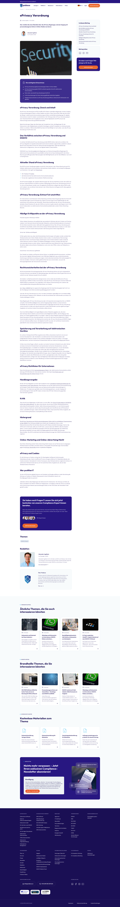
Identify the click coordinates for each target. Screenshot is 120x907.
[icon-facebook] (76, 884)
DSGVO (73, 816)
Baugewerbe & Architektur (60, 828)
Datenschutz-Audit (24, 822)
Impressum (70, 903)
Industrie (57, 830)
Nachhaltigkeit (23, 869)
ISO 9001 (73, 825)
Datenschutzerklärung (53, 788)
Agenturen (57, 816)
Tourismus (57, 825)
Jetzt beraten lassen (94, 5)
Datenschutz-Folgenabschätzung (24, 840)
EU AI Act (73, 830)
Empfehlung (22, 872)
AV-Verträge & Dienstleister (26, 831)
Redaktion (22, 865)
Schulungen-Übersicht (60, 853)
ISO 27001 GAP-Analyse (41, 822)
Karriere (22, 855)
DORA (72, 833)
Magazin (22, 9)
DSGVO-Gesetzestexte (41, 866)
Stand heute (39, 170)
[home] (25, 5)
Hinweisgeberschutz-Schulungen (59, 862)
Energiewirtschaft (59, 833)
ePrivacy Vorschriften (30, 447)
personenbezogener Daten (41, 370)
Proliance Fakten (24, 874)
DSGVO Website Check (41, 869)
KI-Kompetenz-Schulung (76, 853)
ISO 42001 (73, 823)
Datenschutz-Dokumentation (23, 834)
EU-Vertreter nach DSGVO (26, 825)
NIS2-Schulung (39, 825)
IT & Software (58, 818)
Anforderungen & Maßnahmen (43, 827)
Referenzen (22, 867)
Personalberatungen (59, 823)
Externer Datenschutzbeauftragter (25, 819)
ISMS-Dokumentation (41, 829)
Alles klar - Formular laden (32, 791)
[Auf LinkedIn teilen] (80, 53)
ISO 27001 (73, 821)
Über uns (22, 853)
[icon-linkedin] (72, 884)
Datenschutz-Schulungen (60, 855)
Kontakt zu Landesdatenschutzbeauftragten (43, 861)
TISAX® (72, 828)
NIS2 (72, 818)
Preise (66, 5)
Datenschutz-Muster (41, 855)
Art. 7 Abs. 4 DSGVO (25, 288)
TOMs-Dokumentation (25, 837)
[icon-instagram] (79, 884)
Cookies (32, 173)
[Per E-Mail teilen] (87, 53)
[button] (36, 5)
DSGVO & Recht (24, 541)
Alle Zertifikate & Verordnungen (75, 836)
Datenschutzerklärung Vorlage (43, 864)
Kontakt (22, 862)
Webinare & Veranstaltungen (91, 854)
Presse (21, 858)
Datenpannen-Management (23, 844)
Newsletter (22, 860)
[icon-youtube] (83, 884)
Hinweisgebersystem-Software (92, 817)
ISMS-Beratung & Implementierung (40, 819)
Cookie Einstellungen (95, 903)
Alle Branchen (58, 835)
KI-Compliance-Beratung (76, 855)
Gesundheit (57, 821)
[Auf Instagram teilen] (83, 53)
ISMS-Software (39, 816)
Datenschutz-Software (25, 816)
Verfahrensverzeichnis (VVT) (25, 828)
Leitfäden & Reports (40, 858)
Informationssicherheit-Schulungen (60, 858)
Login (85, 5)
